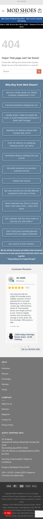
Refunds (5, 384)
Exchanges (6, 379)
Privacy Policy (7, 425)
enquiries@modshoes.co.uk (27, 516)
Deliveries (6, 368)
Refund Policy (14, 496)
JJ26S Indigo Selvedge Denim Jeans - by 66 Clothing (24, 337)
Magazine (6, 414)
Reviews (5, 409)
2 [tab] (18, 346)
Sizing (4, 390)
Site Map (37, 496)
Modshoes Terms (26, 496)
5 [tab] (28, 346)
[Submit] (39, 71)
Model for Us (7, 404)
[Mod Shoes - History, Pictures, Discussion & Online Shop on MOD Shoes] (21, 11)
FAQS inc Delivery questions (23, 499)
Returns (5, 374)
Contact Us (6, 420)
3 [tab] (21, 346)
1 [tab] (15, 346)
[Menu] (3, 11)
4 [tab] (25, 346)
